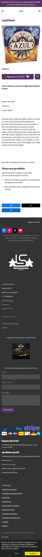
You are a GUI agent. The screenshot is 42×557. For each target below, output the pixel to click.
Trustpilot (5, 537)
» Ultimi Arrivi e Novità (9, 489)
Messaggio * (6, 393)
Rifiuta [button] (17, 553)
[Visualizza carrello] (39, 11)
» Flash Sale (6, 497)
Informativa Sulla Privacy (10, 323)
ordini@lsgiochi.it (8, 300)
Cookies (4, 327)
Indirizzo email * (7, 382)
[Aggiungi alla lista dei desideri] (37, 76)
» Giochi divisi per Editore (10, 506)
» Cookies (5, 522)
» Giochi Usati (6, 502)
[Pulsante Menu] (2, 11)
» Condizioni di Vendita (9, 514)
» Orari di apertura (8, 510)
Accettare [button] (32, 553)
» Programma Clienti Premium (12, 493)
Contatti (4, 526)
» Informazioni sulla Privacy (11, 518)
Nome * (4, 372)
